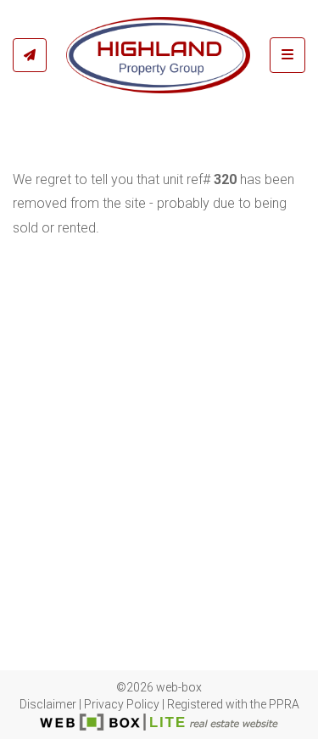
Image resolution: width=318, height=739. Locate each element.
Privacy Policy (121, 704)
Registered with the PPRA (233, 704)
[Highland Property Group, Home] (158, 55)
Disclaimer (48, 704)
